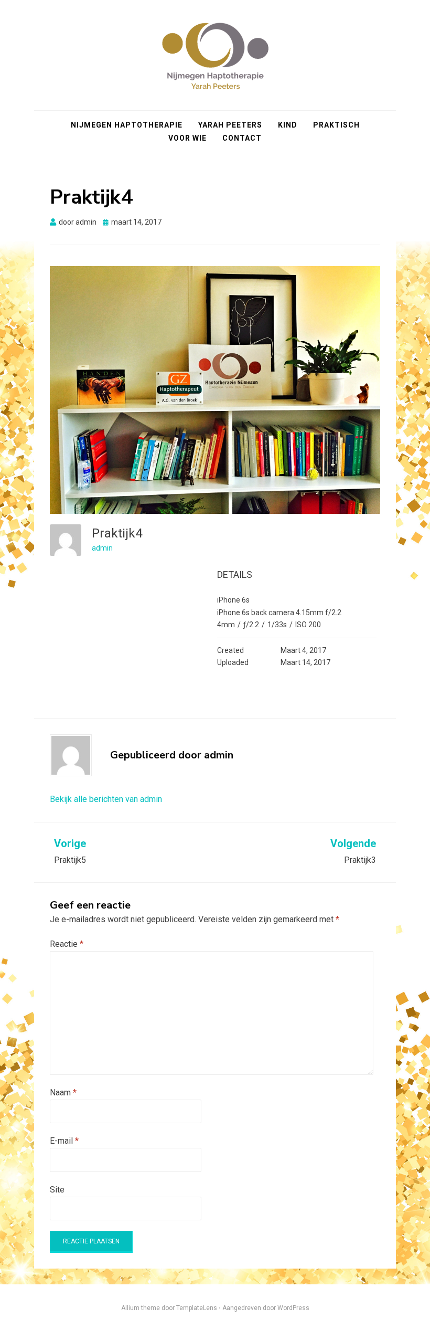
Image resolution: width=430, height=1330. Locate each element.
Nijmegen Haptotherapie (126, 125)
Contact (242, 138)
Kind (287, 125)
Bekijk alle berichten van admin (106, 799)
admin (102, 548)
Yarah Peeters (230, 125)
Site (57, 1190)
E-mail (64, 1141)
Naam (63, 1092)
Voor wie (187, 138)
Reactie (66, 944)
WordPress (293, 1308)
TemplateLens (196, 1308)
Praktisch (336, 125)
